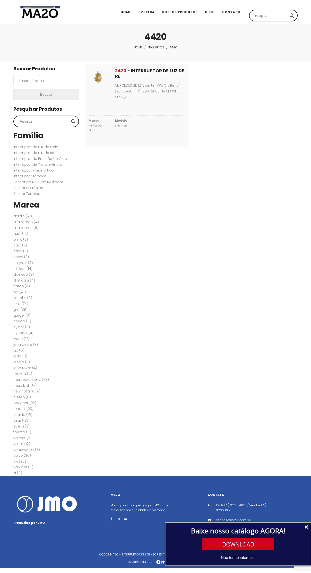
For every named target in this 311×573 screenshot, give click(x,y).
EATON (21, 286)
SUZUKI (21, 426)
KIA (18, 350)
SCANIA (22, 414)
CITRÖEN (23, 268)
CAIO (20, 245)
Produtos (155, 47)
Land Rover (25, 367)
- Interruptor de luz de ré (149, 73)
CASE (20, 251)
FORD (20, 303)
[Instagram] (118, 519)
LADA (20, 356)
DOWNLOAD (238, 544)
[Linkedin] (125, 519)
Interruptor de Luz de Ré (33, 152)
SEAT (20, 420)
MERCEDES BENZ (31, 379)
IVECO (21, 338)
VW (19, 461)
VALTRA (21, 443)
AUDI (20, 233)
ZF (17, 473)
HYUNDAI (23, 332)
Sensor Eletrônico (28, 187)
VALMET (22, 438)
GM (20, 309)
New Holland (27, 391)
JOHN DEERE (25, 344)
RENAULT (23, 408)
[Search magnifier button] (291, 15)
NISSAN (22, 397)
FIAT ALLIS (22, 297)
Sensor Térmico (26, 193)
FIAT (19, 292)
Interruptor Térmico (30, 176)
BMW (20, 239)
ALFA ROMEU (26, 227)
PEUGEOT (24, 402)
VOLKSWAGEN (26, 449)
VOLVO (22, 455)
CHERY (21, 257)
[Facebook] (111, 519)
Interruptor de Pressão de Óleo (40, 158)
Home (138, 47)
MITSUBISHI (25, 385)
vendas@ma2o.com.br (233, 520)
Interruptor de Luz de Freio (35, 147)
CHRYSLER (23, 262)
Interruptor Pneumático (33, 170)
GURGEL (21, 315)
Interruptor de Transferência (37, 164)
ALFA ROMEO (26, 221)
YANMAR (23, 467)
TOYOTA (22, 432)
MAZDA (22, 373)
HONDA (22, 321)
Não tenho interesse (238, 557)
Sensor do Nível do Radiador (38, 182)
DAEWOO (23, 274)
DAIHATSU (24, 280)
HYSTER (21, 327)
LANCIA (21, 362)
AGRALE (22, 216)
